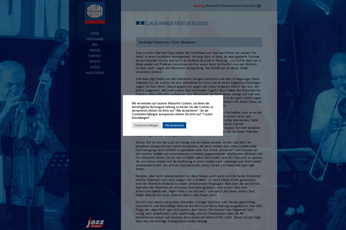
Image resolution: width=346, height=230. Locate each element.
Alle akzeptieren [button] (174, 125)
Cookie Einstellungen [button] (146, 125)
